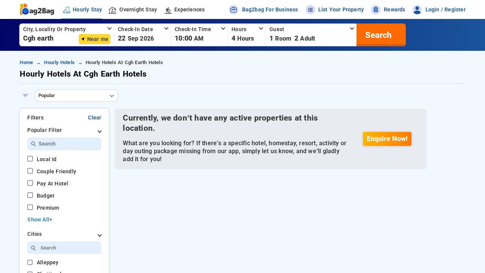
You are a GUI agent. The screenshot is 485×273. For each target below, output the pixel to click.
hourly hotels (59, 62)
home (26, 62)
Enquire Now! (387, 139)
